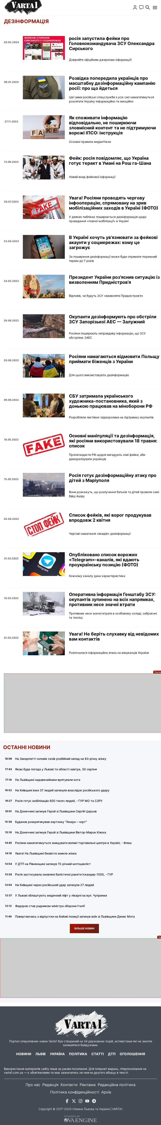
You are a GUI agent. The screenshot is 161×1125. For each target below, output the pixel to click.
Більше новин (84, 928)
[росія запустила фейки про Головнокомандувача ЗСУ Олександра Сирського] (44, 48)
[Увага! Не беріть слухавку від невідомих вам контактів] (44, 643)
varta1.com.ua (13, 1072)
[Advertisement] (80, 703)
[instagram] (80, 1102)
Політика (78, 1054)
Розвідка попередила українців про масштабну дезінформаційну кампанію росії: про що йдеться (112, 83)
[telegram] (94, 1102)
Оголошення (132, 1054)
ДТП (112, 1054)
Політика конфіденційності (74, 1092)
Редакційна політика (116, 1085)
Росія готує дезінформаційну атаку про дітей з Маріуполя (112, 478)
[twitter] (74, 1102)
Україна (57, 1054)
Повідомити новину (141, 7)
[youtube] (87, 1102)
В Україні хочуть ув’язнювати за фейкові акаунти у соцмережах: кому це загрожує (113, 242)
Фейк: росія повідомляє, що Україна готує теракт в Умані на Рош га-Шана (110, 161)
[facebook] (67, 1102)
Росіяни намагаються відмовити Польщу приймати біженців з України (114, 359)
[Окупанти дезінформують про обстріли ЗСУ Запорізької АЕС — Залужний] (44, 326)
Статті (97, 1054)
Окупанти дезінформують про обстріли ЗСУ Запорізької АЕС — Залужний (112, 319)
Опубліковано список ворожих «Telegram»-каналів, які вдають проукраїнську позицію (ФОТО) (104, 559)
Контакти (69, 1085)
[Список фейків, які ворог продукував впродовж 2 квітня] (44, 524)
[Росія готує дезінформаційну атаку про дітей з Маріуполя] (44, 485)
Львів (40, 1054)
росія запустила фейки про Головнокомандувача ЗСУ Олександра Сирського (112, 43)
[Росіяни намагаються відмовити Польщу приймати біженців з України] (44, 366)
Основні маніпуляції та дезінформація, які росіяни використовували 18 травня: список (113, 440)
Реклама (88, 1085)
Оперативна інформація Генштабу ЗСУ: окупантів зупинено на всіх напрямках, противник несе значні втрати (112, 599)
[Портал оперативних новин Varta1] (23, 7)
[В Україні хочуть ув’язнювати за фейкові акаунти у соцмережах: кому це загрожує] (44, 247)
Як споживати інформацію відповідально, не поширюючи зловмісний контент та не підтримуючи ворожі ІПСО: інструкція (112, 125)
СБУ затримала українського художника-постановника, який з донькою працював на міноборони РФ (110, 401)
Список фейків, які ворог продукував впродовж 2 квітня (110, 518)
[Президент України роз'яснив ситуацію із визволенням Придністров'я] (44, 286)
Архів (106, 1092)
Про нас (33, 1085)
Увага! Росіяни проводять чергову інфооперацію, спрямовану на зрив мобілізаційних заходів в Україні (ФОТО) (113, 203)
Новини (23, 1054)
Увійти (135, 7)
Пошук (147, 7)
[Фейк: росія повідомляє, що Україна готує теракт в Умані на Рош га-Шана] (44, 167)
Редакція (50, 1085)
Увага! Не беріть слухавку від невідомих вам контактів (114, 636)
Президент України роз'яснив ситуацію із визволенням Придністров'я (114, 280)
